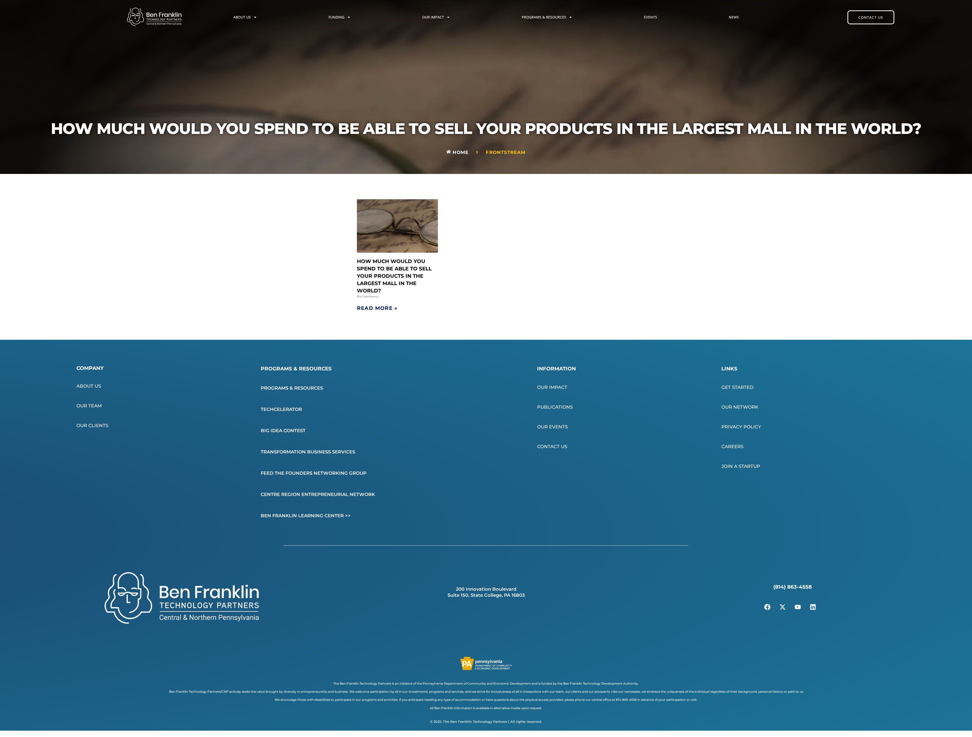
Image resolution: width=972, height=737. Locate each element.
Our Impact (433, 17)
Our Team (89, 406)
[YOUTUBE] (797, 607)
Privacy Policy (741, 427)
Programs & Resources (544, 17)
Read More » (377, 308)
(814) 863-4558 (792, 587)
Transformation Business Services (308, 452)
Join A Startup (740, 466)
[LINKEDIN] (812, 607)
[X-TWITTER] (782, 607)
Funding (337, 17)
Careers (732, 446)
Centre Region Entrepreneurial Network (318, 494)
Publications (555, 407)
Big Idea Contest (283, 430)
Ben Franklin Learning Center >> (306, 516)
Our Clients (92, 425)
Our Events (552, 427)
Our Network (739, 407)
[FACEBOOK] (767, 607)
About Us (242, 17)
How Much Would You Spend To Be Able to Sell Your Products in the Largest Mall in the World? (394, 276)
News (734, 17)
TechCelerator (281, 409)
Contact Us (552, 446)
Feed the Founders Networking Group (314, 473)
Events (650, 17)
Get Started (737, 387)
